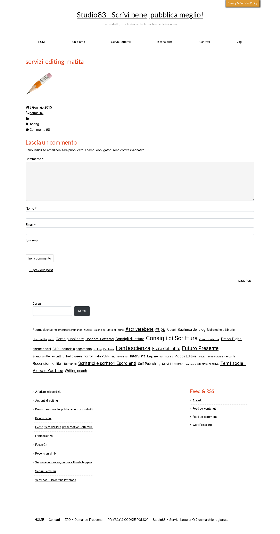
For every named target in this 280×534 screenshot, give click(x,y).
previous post (41, 270)
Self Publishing (149, 364)
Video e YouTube (48, 370)
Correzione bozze (209, 339)
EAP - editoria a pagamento (72, 349)
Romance (70, 363)
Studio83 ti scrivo (208, 363)
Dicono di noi (165, 42)
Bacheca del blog (191, 329)
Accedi (197, 400)
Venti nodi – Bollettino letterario (55, 480)
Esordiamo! (108, 349)
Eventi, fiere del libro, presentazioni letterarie (64, 427)
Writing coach (76, 371)
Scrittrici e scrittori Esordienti (107, 363)
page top (244, 281)
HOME (42, 42)
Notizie (169, 356)
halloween (74, 356)
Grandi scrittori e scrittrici (49, 356)
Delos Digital (231, 339)
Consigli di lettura (129, 339)
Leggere (152, 356)
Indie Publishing (105, 356)
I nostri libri (122, 356)
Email (31, 225)
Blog (239, 42)
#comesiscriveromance (68, 329)
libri (161, 356)
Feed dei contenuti (204, 408)
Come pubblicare (70, 339)
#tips (160, 329)
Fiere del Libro (166, 348)
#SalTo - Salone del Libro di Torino (104, 329)
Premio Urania (215, 356)
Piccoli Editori (185, 356)
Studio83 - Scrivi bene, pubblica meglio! (140, 14)
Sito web (32, 241)
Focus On (41, 444)
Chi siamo (78, 42)
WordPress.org (202, 424)
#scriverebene (139, 329)
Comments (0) (40, 130)
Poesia (201, 356)
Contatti (204, 42)
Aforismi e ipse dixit (48, 391)
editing (97, 349)
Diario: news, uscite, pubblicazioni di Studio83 (64, 409)
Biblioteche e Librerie (221, 330)
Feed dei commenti (205, 416)
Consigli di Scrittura (172, 338)
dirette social (42, 349)
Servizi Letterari (172, 364)
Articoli (171, 330)
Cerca (37, 303)
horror (88, 356)
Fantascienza (133, 348)
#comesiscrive (43, 330)
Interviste (138, 356)
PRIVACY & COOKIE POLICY (127, 520)
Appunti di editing (46, 400)
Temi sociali (233, 363)
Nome (31, 208)
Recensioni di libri (48, 363)
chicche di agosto (43, 339)
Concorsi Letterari (99, 339)
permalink (36, 113)
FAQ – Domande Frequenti (83, 520)
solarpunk (190, 364)
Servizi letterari (121, 42)
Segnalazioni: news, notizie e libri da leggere (63, 462)
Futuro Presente (200, 348)
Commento (34, 159)
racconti (229, 356)
